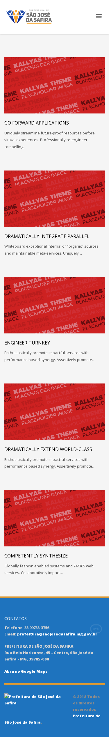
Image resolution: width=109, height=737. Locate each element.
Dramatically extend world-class (48, 449)
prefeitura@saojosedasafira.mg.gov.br (57, 634)
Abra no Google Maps (25, 671)
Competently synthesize (36, 556)
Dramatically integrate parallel (47, 236)
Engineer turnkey (27, 343)
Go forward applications (36, 123)
